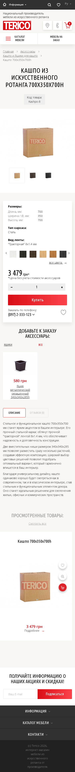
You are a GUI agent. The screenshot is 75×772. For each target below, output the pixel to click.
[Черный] (23, 254)
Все (41, 344)
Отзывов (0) (37, 412)
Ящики (8, 344)
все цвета (56, 262)
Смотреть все (37, 523)
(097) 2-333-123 (20, 314)
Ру (67, 3)
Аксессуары (27, 51)
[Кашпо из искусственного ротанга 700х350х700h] (37, 141)
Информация (16, 4)
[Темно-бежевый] (53, 254)
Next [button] (68, 253)
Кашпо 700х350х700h (34, 541)
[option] (37, 141)
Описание (14, 412)
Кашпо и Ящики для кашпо (20, 56)
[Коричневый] (33, 254)
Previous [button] (6, 253)
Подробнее (31, 630)
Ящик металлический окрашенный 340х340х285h (20, 391)
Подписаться (55, 694)
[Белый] (13, 254)
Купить (37, 299)
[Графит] (63, 254)
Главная (8, 51)
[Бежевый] (43, 254)
